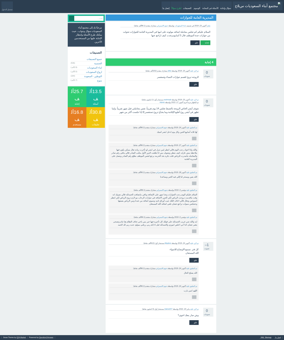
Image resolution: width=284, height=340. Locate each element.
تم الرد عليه (194, 71)
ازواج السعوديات (94, 72)
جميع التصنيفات (94, 59)
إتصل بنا (166, 8)
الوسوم (197, 8)
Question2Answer (46, 337)
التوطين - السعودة (93, 76)
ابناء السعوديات (180, 26)
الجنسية (98, 63)
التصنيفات (187, 8)
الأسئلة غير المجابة (210, 8)
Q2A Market (21, 337)
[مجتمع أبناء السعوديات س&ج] (258, 5)
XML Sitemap (266, 338)
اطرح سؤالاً (176, 8)
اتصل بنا (278, 338)
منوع (99, 80)
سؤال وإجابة (225, 8)
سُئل (208, 26)
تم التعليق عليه (191, 128)
